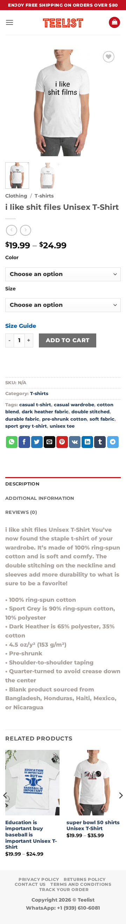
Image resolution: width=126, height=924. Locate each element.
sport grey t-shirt (26, 426)
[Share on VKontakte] (74, 442)
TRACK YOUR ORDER (64, 889)
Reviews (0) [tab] (21, 512)
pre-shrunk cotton (64, 419)
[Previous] (16, 103)
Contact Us (30, 884)
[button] (9, 22)
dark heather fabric (45, 411)
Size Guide (20, 326)
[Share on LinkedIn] (87, 442)
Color (12, 257)
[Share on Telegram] (113, 442)
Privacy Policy (39, 879)
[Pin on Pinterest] (62, 442)
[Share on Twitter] (37, 442)
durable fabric (22, 419)
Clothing (16, 196)
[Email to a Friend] (49, 442)
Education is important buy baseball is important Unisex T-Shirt (31, 835)
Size (10, 288)
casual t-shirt (35, 404)
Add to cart (68, 340)
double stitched (90, 411)
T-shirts (44, 196)
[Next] (109, 103)
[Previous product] (25, 230)
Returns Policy (85, 879)
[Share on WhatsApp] (12, 442)
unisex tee (62, 426)
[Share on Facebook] (24, 442)
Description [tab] (22, 484)
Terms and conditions (80, 884)
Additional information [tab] (40, 498)
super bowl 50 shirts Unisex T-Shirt (93, 826)
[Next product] (11, 230)
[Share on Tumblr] (100, 442)
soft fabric (102, 419)
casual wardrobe (74, 404)
